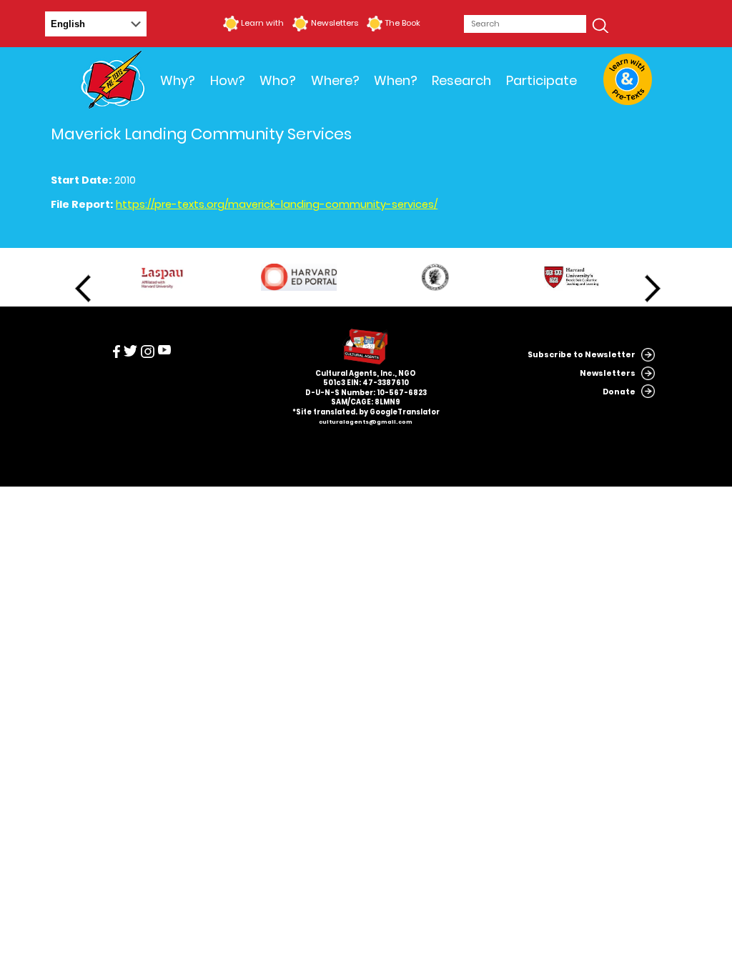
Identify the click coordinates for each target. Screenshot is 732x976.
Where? (335, 80)
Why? (177, 80)
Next (652, 288)
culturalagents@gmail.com (365, 422)
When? (395, 80)
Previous (82, 288)
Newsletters (334, 23)
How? (227, 80)
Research (461, 80)
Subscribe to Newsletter (581, 354)
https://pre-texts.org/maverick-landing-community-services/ (276, 204)
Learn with (262, 23)
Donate (619, 392)
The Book (402, 23)
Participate (541, 80)
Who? (277, 80)
